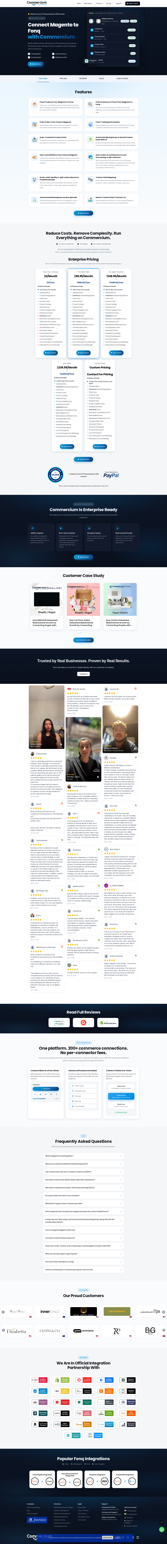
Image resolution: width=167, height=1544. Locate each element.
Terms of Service (83, 1510)
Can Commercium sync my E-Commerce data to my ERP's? (68, 1172)
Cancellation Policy (84, 1517)
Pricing (108, 3)
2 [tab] (81, 633)
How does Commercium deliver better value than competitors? (70, 1180)
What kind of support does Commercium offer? (64, 1203)
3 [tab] (83, 633)
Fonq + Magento (99, 1464)
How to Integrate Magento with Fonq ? (60, 1230)
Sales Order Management (62, 1513)
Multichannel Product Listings (63, 1507)
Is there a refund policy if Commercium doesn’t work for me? (69, 1270)
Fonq (88, 1464)
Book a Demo (133, 3)
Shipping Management (61, 1517)
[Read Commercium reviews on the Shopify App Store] (107, 1022)
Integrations (88, 3)
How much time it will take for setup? (59, 1262)
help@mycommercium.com (110, 1509)
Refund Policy (82, 1513)
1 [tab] (78, 633)
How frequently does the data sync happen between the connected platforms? (77, 1211)
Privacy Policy (82, 1507)
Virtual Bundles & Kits (60, 1526)
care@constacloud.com (109, 1519)
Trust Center (82, 1520)
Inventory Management (61, 1510)
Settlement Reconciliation (62, 1523)
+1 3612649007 (131, 1511)
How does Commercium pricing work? (60, 1238)
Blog (28, 1510)
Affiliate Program (32, 1513)
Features (99, 3)
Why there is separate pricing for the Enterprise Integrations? (70, 1188)
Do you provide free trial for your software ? (62, 1195)
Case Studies (122, 78)
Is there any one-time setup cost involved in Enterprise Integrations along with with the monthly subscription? (80, 1220)
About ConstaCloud (33, 1507)
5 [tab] (89, 633)
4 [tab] (86, 633)
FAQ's (101, 78)
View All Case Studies (83, 640)
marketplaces (77, 1464)
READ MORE (107, 1537)
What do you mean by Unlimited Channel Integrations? (66, 1164)
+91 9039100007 (132, 1514)
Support (118, 3)
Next (140, 606)
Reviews (83, 78)
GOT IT (118, 1537)
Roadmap (129, 1517)
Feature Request (131, 1526)
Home (79, 3)
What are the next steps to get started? (61, 1254)
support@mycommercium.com (111, 1514)
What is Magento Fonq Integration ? (59, 1156)
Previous (27, 606)
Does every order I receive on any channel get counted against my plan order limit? (78, 1246)
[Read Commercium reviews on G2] (83, 1022)
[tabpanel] (46, 606)
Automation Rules (59, 1520)
